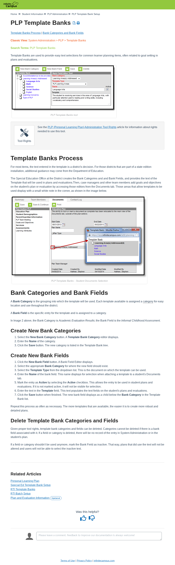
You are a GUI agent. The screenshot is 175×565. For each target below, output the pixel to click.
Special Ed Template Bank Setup (31, 485)
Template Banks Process (26, 32)
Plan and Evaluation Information (35, 497)
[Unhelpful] (92, 519)
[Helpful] (83, 519)
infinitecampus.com (104, 560)
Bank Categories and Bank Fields (63, 32)
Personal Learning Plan (25, 480)
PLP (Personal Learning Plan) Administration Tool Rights (82, 127)
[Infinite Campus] (12, 3)
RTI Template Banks (23, 489)
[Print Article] (78, 23)
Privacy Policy (84, 560)
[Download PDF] (74, 23)
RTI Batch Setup (21, 493)
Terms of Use (67, 560)
